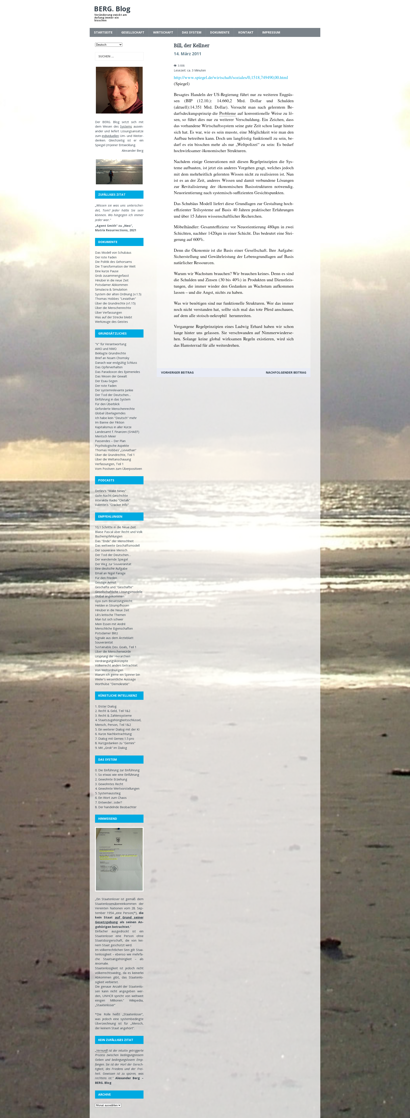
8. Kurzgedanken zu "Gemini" (115, 743)
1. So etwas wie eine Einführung (117, 775)
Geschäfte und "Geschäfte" (114, 587)
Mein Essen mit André (110, 624)
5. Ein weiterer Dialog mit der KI (117, 729)
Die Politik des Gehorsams (113, 262)
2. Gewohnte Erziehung (111, 779)
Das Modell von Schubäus (113, 252)
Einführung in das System (112, 399)
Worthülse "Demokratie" (112, 684)
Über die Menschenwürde (113, 651)
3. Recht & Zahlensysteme (113, 715)
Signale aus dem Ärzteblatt (114, 638)
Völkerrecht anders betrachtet (116, 665)
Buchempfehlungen (108, 536)
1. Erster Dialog (106, 706)
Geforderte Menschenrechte (115, 409)
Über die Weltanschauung (113, 459)
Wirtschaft (163, 32)
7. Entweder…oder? (108, 802)
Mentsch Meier (105, 436)
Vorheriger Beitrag (177, 372)
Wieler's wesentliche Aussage (115, 679)
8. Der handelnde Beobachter (115, 807)
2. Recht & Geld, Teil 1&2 (112, 711)
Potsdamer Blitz (106, 633)
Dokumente (220, 32)
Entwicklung (127, 145)
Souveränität (104, 642)
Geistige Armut (105, 582)
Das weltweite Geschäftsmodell (117, 545)
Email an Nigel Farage (110, 573)
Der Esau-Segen (106, 381)
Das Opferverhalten (109, 367)
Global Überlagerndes (110, 413)
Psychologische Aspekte (112, 446)
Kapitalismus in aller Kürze (113, 427)
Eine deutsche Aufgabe (111, 568)
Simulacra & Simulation (111, 289)
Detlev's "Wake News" (110, 491)
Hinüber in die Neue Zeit (112, 610)
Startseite (103, 32)
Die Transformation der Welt (115, 266)
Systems (126, 126)
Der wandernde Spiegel (111, 559)
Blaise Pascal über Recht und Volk (118, 532)
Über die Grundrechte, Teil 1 (115, 455)
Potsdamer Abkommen (111, 285)
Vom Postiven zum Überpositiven (118, 469)
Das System (191, 32)
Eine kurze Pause (107, 271)
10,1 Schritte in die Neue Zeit (115, 527)
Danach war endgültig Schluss (116, 363)
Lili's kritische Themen (110, 615)
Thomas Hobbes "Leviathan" (115, 299)
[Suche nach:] (119, 56)
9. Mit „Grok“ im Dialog (111, 748)
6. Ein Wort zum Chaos (111, 798)
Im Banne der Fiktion (109, 422)
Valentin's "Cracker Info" (112, 505)
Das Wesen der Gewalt (111, 376)
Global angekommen (109, 596)
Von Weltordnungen (109, 670)
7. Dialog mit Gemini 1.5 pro (114, 739)
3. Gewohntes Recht (109, 784)
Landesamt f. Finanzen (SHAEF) (117, 432)
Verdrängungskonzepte (111, 661)
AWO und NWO (106, 349)
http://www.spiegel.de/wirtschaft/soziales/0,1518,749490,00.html (231, 77)
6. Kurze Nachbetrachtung (113, 734)
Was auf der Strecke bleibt (113, 317)
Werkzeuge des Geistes (111, 322)
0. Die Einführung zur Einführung (117, 770)
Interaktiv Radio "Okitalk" (112, 500)
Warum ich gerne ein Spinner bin (117, 675)
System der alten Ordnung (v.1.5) (118, 294)
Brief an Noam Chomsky (112, 358)
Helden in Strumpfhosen (112, 605)
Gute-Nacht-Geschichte (111, 495)
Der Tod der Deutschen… (113, 395)
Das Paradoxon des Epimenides (117, 372)
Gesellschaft (132, 32)
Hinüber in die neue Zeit (112, 280)
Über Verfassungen (108, 312)
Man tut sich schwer (109, 619)
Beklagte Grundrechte (110, 353)
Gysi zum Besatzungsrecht (113, 601)
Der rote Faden (106, 257)
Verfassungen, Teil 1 (109, 464)
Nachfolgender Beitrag (286, 372)
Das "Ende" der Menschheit (114, 541)
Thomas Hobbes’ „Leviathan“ (115, 450)
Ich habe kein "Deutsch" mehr (116, 418)
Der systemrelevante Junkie (114, 390)
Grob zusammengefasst (112, 276)
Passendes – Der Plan (110, 441)
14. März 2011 (187, 54)
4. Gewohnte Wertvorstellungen (117, 788)
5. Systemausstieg (108, 793)
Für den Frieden (106, 578)
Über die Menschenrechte (113, 308)
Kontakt (245, 32)
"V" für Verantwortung (110, 344)
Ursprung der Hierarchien (112, 656)
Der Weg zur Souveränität (113, 564)
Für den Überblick (107, 404)
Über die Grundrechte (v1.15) (115, 303)
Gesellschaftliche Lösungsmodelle (118, 592)
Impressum (271, 32)
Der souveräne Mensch (111, 550)
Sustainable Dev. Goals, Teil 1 (115, 647)
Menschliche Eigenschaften (114, 628)
